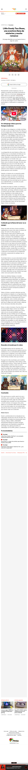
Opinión (2, 452)
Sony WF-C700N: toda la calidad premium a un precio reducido (21, 711)
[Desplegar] (14, 762)
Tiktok (7, 720)
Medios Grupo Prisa (14, 743)
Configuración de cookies (11, 735)
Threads (21, 720)
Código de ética (21, 731)
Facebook (9, 74)
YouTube (10, 720)
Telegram (18, 74)
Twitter (12, 74)
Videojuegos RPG (21, 452)
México (2, 13)
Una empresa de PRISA (14, 740)
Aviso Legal (6, 731)
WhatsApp (15, 74)
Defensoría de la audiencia (14, 732)
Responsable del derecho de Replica (14, 734)
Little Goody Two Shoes (11, 452)
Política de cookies (13, 731)
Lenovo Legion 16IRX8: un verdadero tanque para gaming (7, 711)
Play (26, 767)
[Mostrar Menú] (2, 9)
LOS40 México (14, 9)
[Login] (26, 9)
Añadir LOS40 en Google (15, 84)
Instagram (13, 720)
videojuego (20, 94)
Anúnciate (19, 735)
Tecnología (11, 25)
